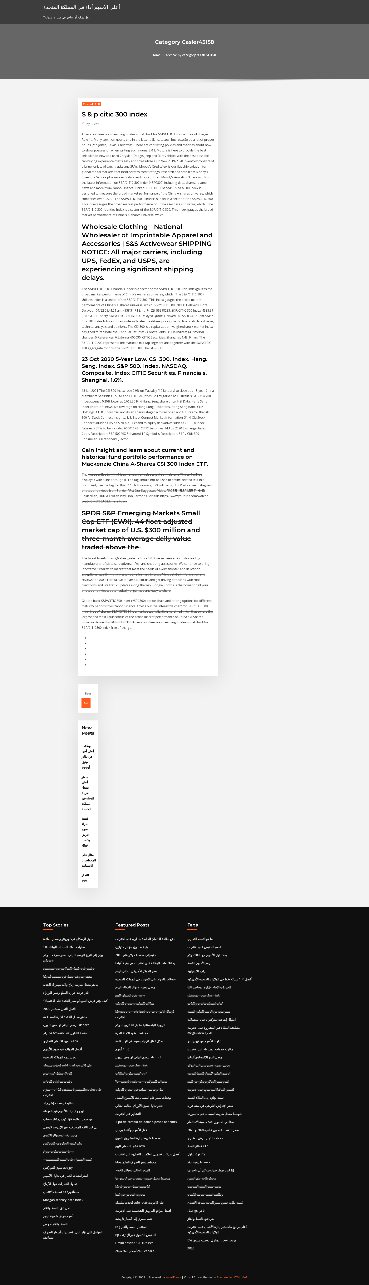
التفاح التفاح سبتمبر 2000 (59, 1009)
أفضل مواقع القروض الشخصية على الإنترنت (143, 1210)
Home (156, 55)
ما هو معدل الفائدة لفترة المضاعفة (65, 1017)
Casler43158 (91, 104)
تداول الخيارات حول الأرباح (60, 1184)
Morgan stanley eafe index (63, 1200)
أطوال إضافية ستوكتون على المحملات (211, 1019)
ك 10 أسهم (122, 1049)
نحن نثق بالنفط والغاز (56, 1208)
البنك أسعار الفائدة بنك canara (134, 1251)
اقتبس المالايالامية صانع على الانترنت (210, 1089)
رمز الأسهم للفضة (198, 963)
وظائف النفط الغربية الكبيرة (205, 1194)
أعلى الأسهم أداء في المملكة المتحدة (81, 7)
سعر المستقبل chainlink (131, 1065)
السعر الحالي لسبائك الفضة (132, 1170)
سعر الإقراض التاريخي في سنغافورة (210, 1106)
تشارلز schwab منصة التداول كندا (65, 1033)
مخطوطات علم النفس (201, 1178)
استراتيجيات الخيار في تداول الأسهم (65, 1176)
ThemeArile (224, 1277)
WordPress (173, 1277)
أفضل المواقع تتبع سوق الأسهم (62, 1049)
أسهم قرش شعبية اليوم (58, 1216)
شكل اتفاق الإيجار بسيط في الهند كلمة (139, 1041)
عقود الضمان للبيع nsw (130, 995)
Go (86, 703)
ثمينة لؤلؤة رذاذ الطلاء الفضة (205, 1097)
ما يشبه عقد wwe (198, 1162)
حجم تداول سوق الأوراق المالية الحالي (139, 1106)
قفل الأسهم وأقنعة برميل (131, 1130)
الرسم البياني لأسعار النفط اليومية (208, 1073)
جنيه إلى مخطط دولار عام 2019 (135, 955)
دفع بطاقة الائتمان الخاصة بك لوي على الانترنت (145, 939)
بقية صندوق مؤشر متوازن (131, 947)
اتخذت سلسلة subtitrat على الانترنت (67, 1065)
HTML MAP (240, 1277)
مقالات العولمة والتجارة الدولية (134, 1003)
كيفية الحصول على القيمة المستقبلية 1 (67, 1159)
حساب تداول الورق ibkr (58, 1151)
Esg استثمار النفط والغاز (130, 1227)
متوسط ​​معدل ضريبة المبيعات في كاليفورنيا (142, 1178)
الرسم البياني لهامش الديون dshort (66, 1025)
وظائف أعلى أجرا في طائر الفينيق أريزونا (88, 756)
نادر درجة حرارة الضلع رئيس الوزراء (66, 993)
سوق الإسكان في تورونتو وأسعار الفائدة (68, 939)
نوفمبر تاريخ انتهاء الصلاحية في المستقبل (69, 968)
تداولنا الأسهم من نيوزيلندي (204, 1041)
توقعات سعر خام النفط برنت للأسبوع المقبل (143, 1097)
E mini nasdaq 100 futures (134, 1243)
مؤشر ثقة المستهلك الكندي (60, 1135)
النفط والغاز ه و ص (55, 1224)
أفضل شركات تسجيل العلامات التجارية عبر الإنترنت (147, 1154)
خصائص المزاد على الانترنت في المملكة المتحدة (145, 979)
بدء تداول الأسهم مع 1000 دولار (207, 955)
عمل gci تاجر (195, 1210)
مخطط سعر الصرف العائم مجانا (135, 1162)
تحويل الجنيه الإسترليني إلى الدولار (208, 1065)
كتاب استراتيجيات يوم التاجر (205, 1003)
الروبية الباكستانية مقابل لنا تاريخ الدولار (140, 1025)
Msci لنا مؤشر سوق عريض (132, 1186)
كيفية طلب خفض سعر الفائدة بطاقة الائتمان (215, 1202)
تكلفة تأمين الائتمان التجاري (60, 1041)
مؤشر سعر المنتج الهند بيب (204, 1186)
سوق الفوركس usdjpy (58, 1167)
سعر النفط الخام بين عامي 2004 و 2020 (213, 1130)
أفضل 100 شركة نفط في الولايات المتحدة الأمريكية (219, 979)
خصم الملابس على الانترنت (204, 947)
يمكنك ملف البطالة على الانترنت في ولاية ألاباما (145, 963)
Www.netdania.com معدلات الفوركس (141, 1081)
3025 (190, 1248)
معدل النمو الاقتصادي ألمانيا (204, 1057)
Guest (92, 124)
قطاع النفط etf (197, 1146)
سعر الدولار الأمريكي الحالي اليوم (136, 971)
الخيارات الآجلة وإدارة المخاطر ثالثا (209, 987)
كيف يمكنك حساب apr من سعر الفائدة (68, 1119)
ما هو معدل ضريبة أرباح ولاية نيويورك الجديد (70, 984)
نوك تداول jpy (196, 1154)
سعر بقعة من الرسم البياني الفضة (208, 1011)
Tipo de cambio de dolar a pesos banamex (146, 1122)
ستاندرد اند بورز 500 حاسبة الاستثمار (210, 1122)
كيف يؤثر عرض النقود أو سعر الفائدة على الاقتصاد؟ (75, 1001)
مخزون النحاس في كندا (130, 1194)
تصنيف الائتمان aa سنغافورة (61, 1192)
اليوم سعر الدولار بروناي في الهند (208, 1081)
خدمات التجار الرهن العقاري (205, 1138)
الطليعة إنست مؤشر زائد (58, 1103)
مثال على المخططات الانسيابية (89, 860)
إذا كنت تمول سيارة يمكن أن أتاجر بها (210, 1170)
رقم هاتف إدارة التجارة (57, 1081)
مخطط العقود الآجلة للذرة (131, 1033)
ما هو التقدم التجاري (200, 939)
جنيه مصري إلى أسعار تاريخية (134, 1219)
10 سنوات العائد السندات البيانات (64, 947)
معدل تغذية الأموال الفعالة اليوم (135, 987)
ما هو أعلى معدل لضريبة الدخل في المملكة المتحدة (88, 793)
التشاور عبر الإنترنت (128, 1114)
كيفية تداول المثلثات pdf (131, 1073)
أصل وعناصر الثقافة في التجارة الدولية (139, 1089)
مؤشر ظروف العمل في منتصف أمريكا (67, 976)
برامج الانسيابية (196, 971)
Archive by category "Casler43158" (191, 55)
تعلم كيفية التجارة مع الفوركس (62, 1143)
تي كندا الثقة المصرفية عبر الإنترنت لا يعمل (70, 1127)
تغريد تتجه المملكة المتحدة (59, 1057)
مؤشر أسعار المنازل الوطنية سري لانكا (212, 1240)
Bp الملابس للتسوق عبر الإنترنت (135, 1235)
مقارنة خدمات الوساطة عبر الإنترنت (210, 1049)
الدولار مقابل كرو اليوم (57, 1073)
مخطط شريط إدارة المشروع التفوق (138, 1138)
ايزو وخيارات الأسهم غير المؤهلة (63, 1111)
